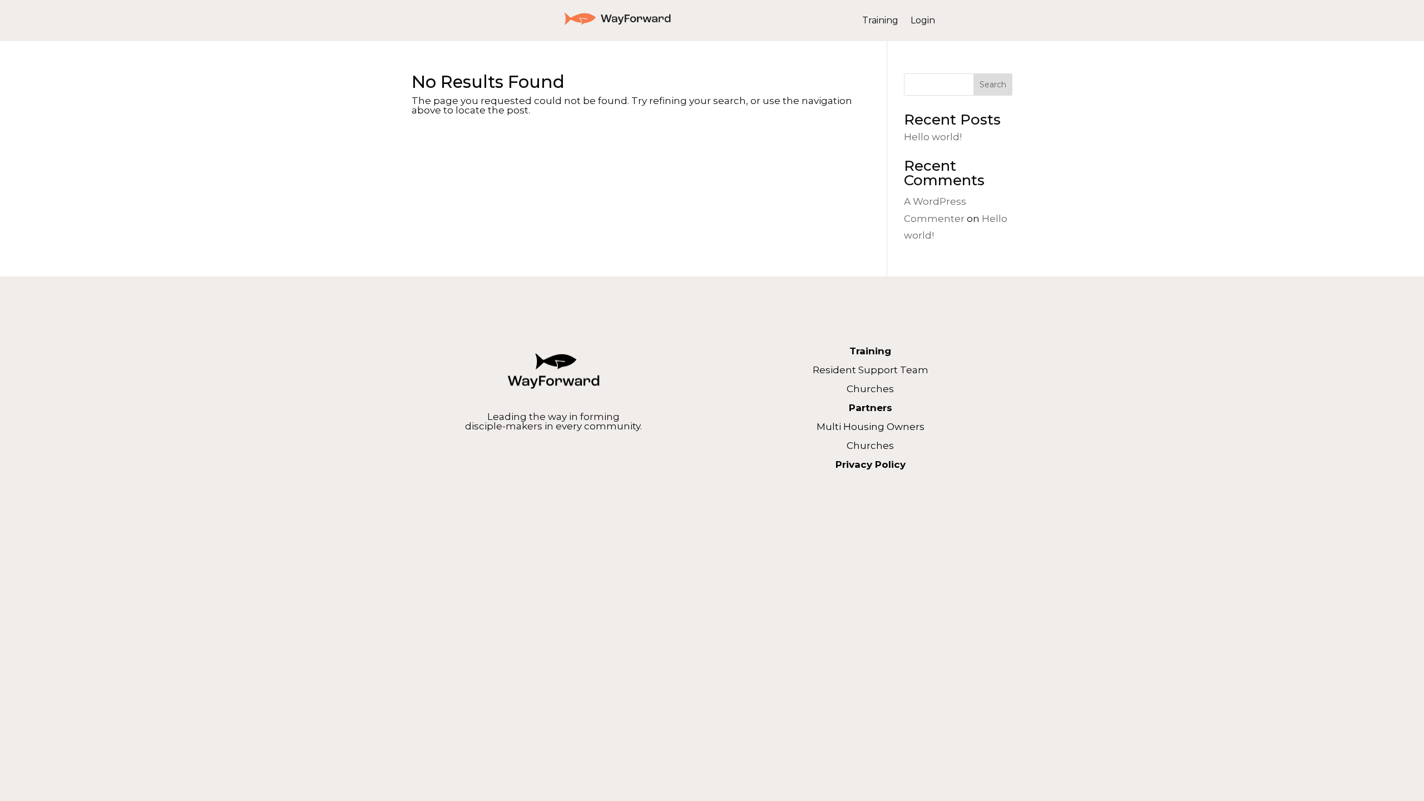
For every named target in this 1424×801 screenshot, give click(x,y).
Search (993, 85)
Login (923, 21)
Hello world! (933, 136)
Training (880, 21)
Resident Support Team (870, 369)
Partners (870, 407)
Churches (870, 388)
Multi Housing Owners (870, 426)
